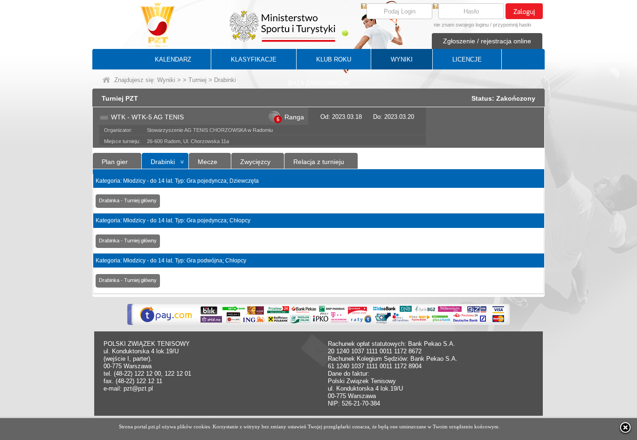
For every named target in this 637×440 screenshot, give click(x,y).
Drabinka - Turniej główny (128, 200)
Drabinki (163, 161)
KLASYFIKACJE (254, 59)
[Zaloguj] (524, 11)
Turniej (197, 79)
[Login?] (364, 6)
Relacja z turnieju (318, 161)
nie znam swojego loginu (461, 25)
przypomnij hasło (512, 25)
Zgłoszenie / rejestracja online (487, 41)
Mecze (207, 161)
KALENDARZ (173, 59)
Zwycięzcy (255, 161)
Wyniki (166, 79)
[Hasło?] (435, 6)
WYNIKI (402, 59)
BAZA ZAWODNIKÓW (318, 83)
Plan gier (115, 161)
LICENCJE (467, 59)
